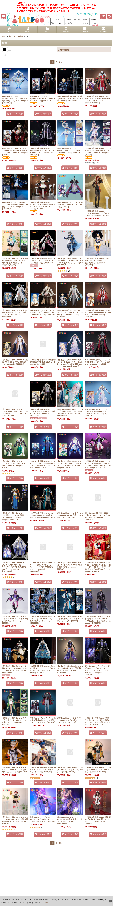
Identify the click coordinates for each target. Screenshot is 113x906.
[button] (3, 16)
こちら (45, 902)
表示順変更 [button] (65, 50)
